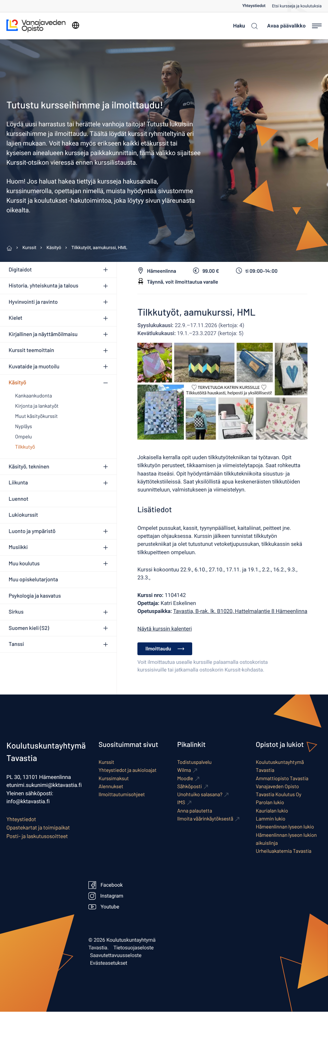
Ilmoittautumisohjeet (122, 794)
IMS (181, 802)
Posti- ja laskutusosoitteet (37, 836)
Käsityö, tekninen (29, 466)
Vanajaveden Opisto (277, 786)
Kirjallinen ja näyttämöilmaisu (43, 334)
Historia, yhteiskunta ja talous (43, 285)
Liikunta (18, 482)
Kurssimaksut (114, 778)
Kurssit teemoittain (31, 350)
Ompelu (23, 437)
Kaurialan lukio (272, 811)
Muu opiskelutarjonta (33, 579)
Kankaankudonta (33, 396)
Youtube (110, 907)
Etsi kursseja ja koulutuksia (297, 6)
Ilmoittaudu (158, 649)
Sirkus (16, 611)
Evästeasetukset (108, 963)
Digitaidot (20, 269)
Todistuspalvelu (194, 762)
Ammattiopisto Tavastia (282, 778)
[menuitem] (257, 6)
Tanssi (16, 644)
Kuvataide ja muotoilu (34, 366)
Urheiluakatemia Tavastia (284, 851)
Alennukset (111, 786)
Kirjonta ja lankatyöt (37, 406)
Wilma (184, 770)
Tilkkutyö (25, 447)
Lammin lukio (270, 819)
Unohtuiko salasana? (199, 794)
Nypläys (23, 426)
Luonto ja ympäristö (32, 531)
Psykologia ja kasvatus (35, 596)
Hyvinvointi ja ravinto (33, 302)
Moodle (185, 778)
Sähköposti (189, 786)
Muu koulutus (24, 563)
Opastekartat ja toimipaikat (38, 827)
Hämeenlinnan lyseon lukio (285, 827)
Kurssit (106, 762)
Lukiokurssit (23, 515)
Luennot (18, 499)
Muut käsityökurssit (36, 416)
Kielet (15, 318)
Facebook (112, 885)
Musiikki (18, 547)
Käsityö (17, 382)
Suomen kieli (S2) (29, 628)
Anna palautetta (194, 811)
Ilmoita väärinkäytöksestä (205, 819)
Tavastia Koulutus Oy (278, 794)
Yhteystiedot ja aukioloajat (128, 770)
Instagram (111, 896)
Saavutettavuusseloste (116, 955)
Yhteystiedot (254, 6)
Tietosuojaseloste (133, 948)
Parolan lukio (270, 802)
